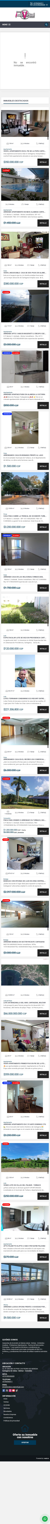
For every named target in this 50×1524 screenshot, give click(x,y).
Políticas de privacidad (11, 1421)
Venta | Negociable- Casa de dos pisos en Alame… (24, 273)
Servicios (6, 1408)
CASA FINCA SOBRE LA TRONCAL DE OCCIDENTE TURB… (25, 516)
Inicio (5, 1399)
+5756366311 (38, 3)
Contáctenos (8, 1418)
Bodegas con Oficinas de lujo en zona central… (24, 881)
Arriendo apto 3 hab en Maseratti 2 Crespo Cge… (24, 333)
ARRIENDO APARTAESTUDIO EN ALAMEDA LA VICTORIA (24, 394)
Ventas (6, 1402)
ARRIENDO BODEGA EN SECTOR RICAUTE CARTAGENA (24, 942)
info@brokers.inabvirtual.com (13, 1387)
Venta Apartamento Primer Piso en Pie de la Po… (24, 1063)
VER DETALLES (25, 123)
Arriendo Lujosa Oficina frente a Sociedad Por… (24, 1307)
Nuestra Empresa (9, 1414)
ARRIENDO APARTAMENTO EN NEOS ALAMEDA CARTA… (24, 212)
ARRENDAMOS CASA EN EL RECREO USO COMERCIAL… (24, 759)
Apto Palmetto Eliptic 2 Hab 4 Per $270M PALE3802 (24, 1246)
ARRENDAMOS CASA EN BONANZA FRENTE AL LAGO (23, 455)
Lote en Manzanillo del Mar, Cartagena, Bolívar (24, 1003)
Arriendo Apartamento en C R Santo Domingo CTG (24, 1124)
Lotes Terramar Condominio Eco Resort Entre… (24, 698)
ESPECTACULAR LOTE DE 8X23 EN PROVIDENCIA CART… (24, 638)
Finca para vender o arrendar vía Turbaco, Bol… (24, 820)
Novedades (7, 1411)
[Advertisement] (25, 1486)
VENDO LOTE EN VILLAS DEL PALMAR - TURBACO (22, 1185)
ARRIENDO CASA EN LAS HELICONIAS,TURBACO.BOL (23, 577)
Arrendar (6, 1405)
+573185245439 (39, 5)
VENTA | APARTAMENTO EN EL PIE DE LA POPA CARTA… (24, 151)
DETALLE (43, 162)
